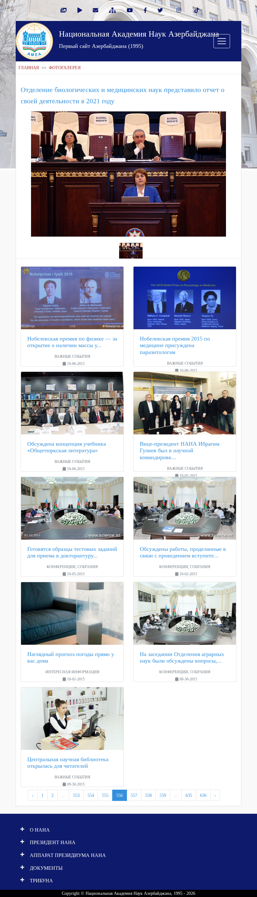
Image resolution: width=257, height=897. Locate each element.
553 (76, 795)
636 (203, 795)
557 (134, 795)
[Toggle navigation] (221, 41)
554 (90, 795)
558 (148, 795)
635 (189, 795)
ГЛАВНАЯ (28, 67)
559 (163, 795)
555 (105, 795)
